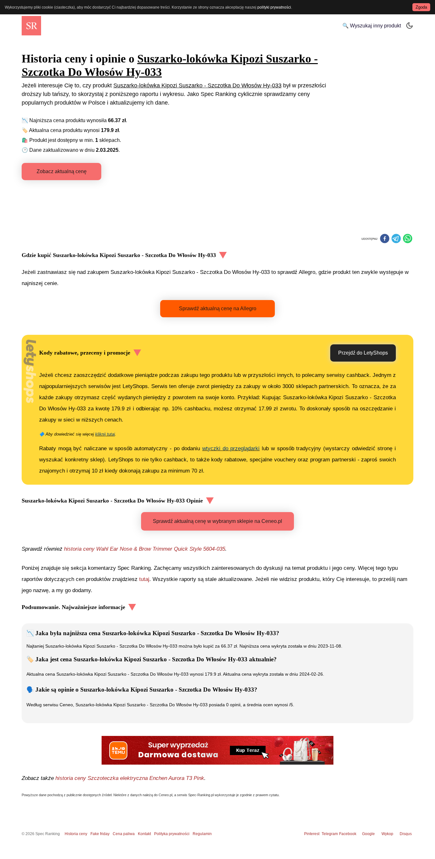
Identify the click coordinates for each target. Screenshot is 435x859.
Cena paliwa (124, 834)
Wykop (387, 834)
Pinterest (311, 834)
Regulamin (202, 834)
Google (368, 834)
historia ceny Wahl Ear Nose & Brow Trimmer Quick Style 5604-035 (144, 549)
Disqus (406, 834)
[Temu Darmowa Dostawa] (217, 750)
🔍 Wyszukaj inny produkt (371, 25)
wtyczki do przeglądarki (231, 448)
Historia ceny (76, 834)
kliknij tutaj (105, 434)
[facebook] (384, 239)
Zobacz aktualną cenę (62, 171)
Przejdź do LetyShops (363, 353)
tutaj (144, 579)
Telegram (330, 834)
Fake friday (100, 834)
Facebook (348, 834)
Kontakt (144, 834)
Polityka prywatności (171, 834)
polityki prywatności (274, 7)
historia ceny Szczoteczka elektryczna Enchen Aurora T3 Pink (129, 778)
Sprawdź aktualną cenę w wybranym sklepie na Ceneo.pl (217, 521)
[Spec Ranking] (31, 25)
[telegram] (396, 239)
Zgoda (421, 7)
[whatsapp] (407, 239)
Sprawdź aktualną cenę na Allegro (217, 308)
